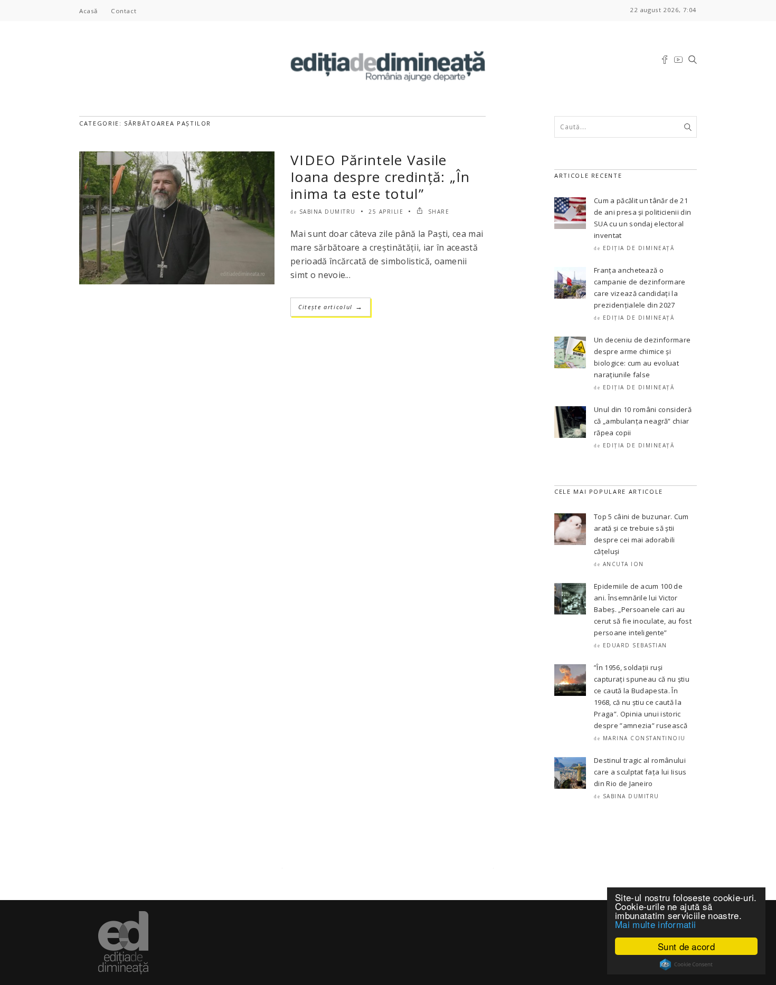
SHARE (437, 211)
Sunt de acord (686, 946)
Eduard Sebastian (635, 645)
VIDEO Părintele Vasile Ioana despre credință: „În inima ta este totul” (380, 176)
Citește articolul (330, 307)
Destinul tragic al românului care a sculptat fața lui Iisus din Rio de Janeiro (640, 772)
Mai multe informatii (655, 924)
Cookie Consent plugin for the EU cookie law (686, 964)
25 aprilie (385, 211)
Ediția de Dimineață (639, 248)
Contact (123, 11)
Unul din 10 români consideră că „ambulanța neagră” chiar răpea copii (643, 421)
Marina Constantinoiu (644, 738)
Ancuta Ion (623, 564)
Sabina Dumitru (327, 211)
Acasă (88, 11)
